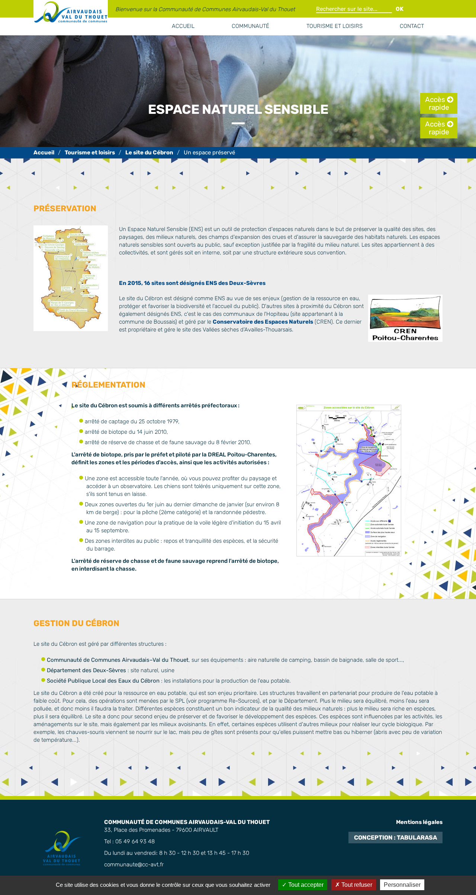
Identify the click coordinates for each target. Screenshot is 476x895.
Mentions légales (419, 822)
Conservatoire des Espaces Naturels (263, 321)
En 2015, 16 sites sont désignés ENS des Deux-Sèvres (192, 283)
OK (399, 9)
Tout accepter (305, 885)
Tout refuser (356, 885)
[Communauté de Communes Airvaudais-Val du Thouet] (43, 153)
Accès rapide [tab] (437, 103)
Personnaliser (402, 885)
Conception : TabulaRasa (395, 837)
